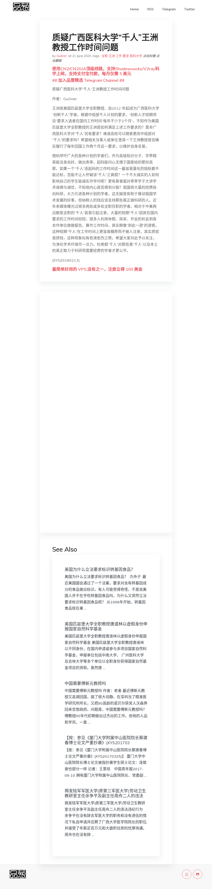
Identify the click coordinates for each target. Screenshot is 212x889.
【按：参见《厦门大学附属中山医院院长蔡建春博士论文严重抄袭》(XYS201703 (106, 740)
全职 (105, 56)
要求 (126, 56)
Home (134, 9)
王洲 (112, 56)
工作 (119, 56)
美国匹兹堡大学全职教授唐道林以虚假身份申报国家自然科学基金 (106, 626)
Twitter (189, 9)
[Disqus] (106, 360)
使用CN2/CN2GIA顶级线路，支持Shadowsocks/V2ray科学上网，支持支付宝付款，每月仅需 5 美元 (105, 71)
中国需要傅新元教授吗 (85, 683)
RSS (150, 9)
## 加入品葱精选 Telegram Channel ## (88, 80)
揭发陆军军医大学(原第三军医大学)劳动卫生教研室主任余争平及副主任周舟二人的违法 (105, 793)
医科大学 (136, 56)
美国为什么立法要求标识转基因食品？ (100, 569)
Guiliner (62, 56)
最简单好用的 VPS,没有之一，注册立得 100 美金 (97, 269)
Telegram (169, 9)
